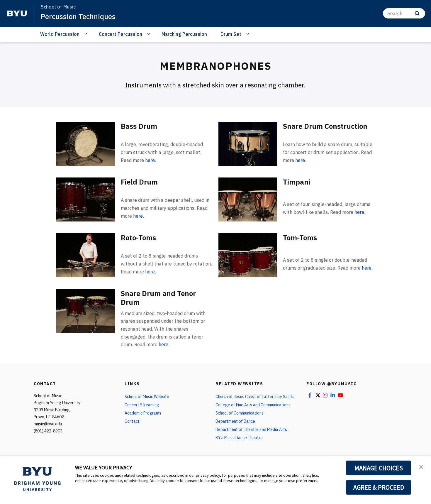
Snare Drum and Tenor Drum (158, 298)
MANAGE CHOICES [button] (378, 468)
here (150, 160)
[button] (421, 466)
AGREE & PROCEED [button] (378, 487)
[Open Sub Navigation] (86, 33)
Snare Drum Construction (325, 126)
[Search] (417, 13)
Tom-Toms (300, 237)
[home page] (17, 13)
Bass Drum (139, 126)
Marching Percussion (184, 34)
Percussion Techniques (78, 16)
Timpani (296, 182)
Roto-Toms (138, 237)
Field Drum (139, 182)
